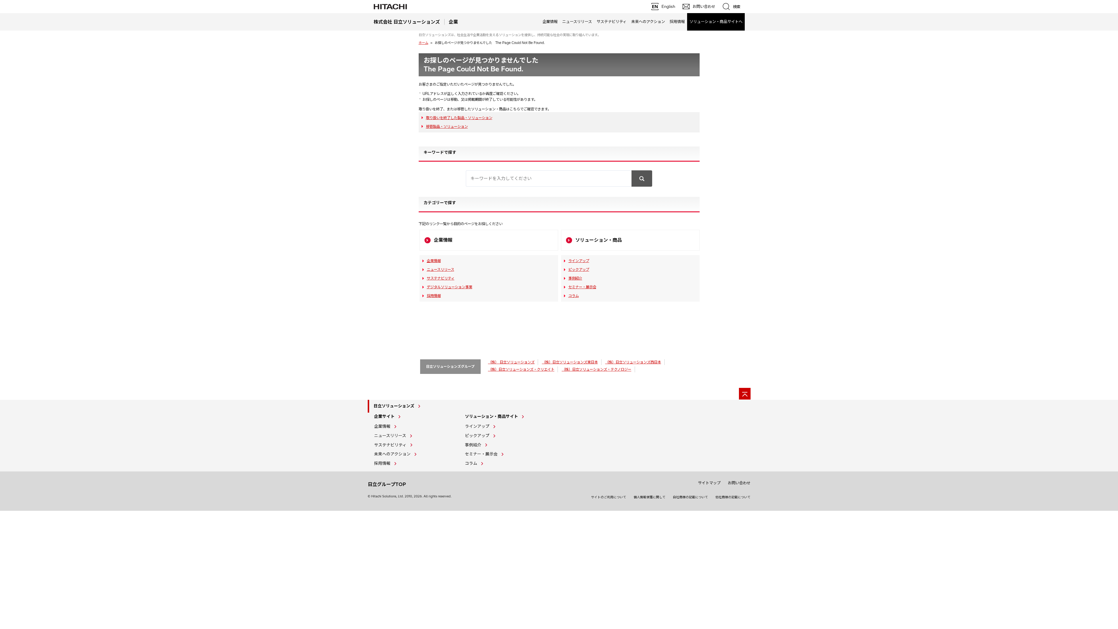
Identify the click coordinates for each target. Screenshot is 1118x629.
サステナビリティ (612, 21)
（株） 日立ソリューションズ (511, 362)
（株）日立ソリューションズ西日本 (633, 362)
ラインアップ (578, 261)
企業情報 (550, 21)
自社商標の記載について (690, 497)
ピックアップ (578, 269)
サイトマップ (709, 482)
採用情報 (677, 21)
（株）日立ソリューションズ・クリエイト (521, 369)
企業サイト (384, 416)
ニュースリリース (577, 21)
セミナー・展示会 (582, 287)
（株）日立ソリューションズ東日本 (570, 362)
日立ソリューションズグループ (450, 366)
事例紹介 (575, 278)
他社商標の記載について (733, 497)
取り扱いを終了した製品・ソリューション (459, 118)
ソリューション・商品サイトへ (715, 21)
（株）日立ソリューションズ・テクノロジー (596, 369)
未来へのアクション (648, 21)
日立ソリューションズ (394, 406)
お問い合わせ (739, 482)
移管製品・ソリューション (447, 126)
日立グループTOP (387, 484)
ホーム (423, 43)
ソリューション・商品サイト (491, 416)
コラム (573, 296)
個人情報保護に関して (650, 497)
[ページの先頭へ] (745, 394)
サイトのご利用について (608, 497)
